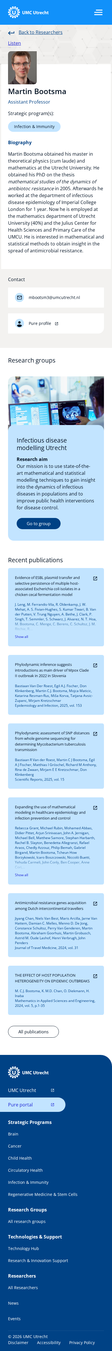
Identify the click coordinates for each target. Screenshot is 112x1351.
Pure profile (40, 323)
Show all (21, 636)
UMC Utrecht (22, 1090)
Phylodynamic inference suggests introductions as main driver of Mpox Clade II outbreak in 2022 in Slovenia (52, 670)
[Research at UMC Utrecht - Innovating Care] (28, 12)
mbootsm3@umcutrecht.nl (54, 297)
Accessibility (49, 1342)
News (13, 1303)
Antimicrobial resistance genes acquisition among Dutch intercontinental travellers (50, 905)
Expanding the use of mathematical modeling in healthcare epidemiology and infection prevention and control (50, 812)
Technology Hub (23, 1248)
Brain (13, 1134)
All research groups (27, 1221)
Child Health (20, 1158)
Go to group (39, 523)
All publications (33, 1031)
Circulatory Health (25, 1170)
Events (14, 1318)
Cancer (15, 1146)
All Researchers (23, 1287)
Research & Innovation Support (38, 1260)
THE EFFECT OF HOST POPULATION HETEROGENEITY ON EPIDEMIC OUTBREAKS (52, 978)
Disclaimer (18, 1342)
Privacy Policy (82, 1342)
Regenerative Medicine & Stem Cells (43, 1194)
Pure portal (20, 1105)
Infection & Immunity (34, 126)
